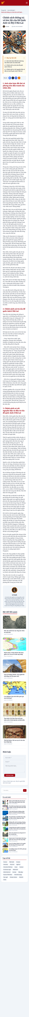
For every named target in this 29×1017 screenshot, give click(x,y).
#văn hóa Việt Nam (7, 867)
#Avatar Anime (13, 877)
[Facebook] (10, 78)
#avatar (18, 862)
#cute (16, 867)
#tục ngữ (5, 877)
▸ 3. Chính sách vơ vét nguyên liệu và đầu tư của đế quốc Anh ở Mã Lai (15, 70)
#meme (5, 862)
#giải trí (18, 864)
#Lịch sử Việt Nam (7, 874)
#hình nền (15, 869)
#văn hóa (5, 864)
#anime (21, 867)
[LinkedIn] (16, 78)
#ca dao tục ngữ (7, 869)
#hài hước (11, 862)
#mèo (4, 879)
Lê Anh (14, 595)
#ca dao (14, 872)
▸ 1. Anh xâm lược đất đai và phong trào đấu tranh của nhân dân (14, 61)
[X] (13, 78)
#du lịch (21, 877)
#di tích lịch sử (6, 872)
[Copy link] (19, 78)
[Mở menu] (27, 3)
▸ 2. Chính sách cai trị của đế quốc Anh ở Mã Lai (14, 66)
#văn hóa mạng (18, 874)
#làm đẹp (20, 872)
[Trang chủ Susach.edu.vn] (3, 3)
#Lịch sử (12, 864)
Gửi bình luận (9, 775)
